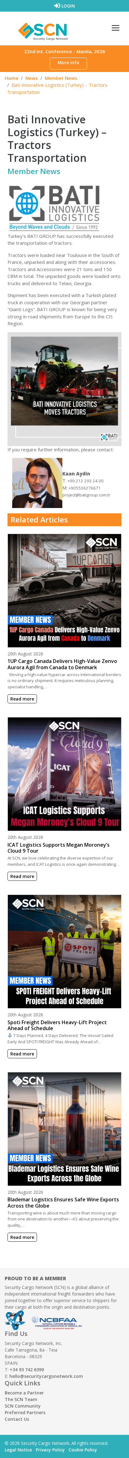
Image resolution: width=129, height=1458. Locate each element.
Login (67, 6)
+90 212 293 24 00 (86, 481)
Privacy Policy (50, 1450)
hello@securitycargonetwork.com (46, 1376)
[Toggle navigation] (115, 28)
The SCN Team (21, 1399)
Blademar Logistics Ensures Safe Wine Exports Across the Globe (63, 1202)
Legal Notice (18, 1450)
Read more (22, 699)
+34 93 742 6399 (27, 1370)
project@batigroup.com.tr (86, 495)
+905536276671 (85, 488)
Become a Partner (24, 1393)
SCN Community (23, 1406)
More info (68, 62)
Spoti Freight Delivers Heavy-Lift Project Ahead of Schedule (57, 1025)
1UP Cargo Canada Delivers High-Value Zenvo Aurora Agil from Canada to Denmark (62, 664)
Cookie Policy (83, 1450)
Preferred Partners (25, 1412)
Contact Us (17, 1419)
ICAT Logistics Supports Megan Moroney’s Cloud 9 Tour (59, 847)
